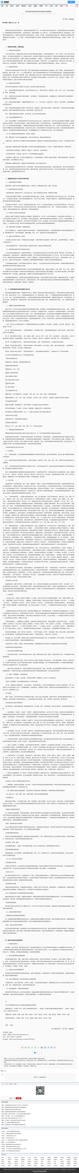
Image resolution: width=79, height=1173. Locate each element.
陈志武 (75, 1157)
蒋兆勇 (36, 1163)
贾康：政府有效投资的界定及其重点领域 (11, 1109)
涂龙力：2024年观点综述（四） (9, 1135)
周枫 (29, 1163)
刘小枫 (9, 1163)
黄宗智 (62, 1157)
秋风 (3, 1163)
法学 (7, 6)
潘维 (35, 1165)
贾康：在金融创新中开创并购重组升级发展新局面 (13, 1124)
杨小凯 (16, 1165)
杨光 (75, 1165)
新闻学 (35, 6)
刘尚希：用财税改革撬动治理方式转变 (11, 1146)
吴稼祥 (75, 1163)
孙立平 (68, 1165)
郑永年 (16, 1157)
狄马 (55, 1161)
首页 (2, 6)
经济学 (12, 6)
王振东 (49, 1161)
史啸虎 (68, 1161)
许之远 (3, 1165)
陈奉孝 (29, 1161)
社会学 (30, 6)
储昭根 (68, 1163)
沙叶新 (49, 1163)
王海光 (75, 1159)
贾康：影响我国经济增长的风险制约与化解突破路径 (14, 1107)
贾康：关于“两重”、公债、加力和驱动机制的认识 (13, 1116)
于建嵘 (68, 1157)
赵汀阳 (42, 1159)
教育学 (41, 6)
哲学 (56, 6)
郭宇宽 (9, 1159)
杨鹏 (9, 1161)
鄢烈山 (42, 1157)
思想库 (61, 6)
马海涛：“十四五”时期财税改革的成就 (11, 1131)
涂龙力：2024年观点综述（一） (9, 1138)
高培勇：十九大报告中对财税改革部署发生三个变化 (14, 1148)
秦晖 (3, 1157)
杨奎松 (68, 1159)
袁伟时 (62, 1161)
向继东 (36, 1159)
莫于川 (49, 1165)
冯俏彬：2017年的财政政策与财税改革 (11, 1151)
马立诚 (16, 1159)
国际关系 (24, 6)
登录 (38, 1077)
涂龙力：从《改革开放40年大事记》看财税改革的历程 (15, 1140)
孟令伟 (16, 1163)
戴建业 (49, 1159)
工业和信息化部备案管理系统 (39, 1171)
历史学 (51, 6)
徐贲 (3, 1159)
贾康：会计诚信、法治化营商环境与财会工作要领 (13, 1120)
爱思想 (5, 2)
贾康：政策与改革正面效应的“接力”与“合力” (12, 1118)
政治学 (17, 6)
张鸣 (62, 1159)
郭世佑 (36, 1161)
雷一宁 (22, 1163)
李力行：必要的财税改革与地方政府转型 (11, 1133)
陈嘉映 (55, 1157)
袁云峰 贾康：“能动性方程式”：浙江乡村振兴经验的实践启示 (16, 1114)
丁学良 (29, 1157)
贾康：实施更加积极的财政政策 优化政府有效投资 (14, 1111)
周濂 (3, 1161)
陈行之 (9, 1157)
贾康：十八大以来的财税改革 (9, 1142)
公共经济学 (19, 1037)
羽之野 (55, 1165)
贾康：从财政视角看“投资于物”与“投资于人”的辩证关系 (15, 1105)
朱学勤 (29, 1165)
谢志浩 (62, 1165)
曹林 (35, 1157)
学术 (8, 1037)
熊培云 (75, 1161)
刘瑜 (55, 1163)
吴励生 (22, 1165)
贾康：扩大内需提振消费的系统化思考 (11, 1122)
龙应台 (22, 1157)
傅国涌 (49, 1157)
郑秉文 (42, 1165)
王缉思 (22, 1161)
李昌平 (55, 1159)
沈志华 (29, 1159)
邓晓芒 (16, 1161)
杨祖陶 (22, 1159)
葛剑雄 (62, 1163)
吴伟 (42, 1163)
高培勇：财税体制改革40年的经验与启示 (11, 1144)
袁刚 (9, 1165)
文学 (46, 6)
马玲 (42, 1161)
